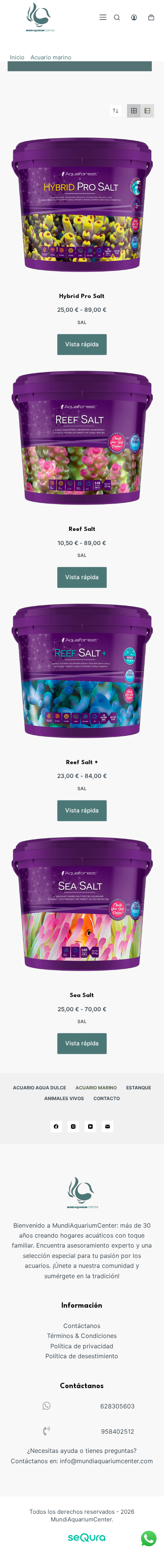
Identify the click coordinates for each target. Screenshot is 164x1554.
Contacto (106, 1098)
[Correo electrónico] (107, 1126)
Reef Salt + (82, 763)
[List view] (147, 111)
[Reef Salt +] (82, 671)
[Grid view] (134, 111)
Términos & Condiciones (82, 1335)
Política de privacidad (81, 1346)
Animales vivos (64, 1098)
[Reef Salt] (82, 439)
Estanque (138, 1088)
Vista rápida (82, 344)
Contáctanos (81, 1326)
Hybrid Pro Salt (82, 296)
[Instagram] (73, 1126)
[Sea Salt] (82, 905)
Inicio (17, 57)
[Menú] (103, 17)
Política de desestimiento (81, 1356)
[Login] (134, 17)
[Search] (117, 17)
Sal (82, 322)
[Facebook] (56, 1126)
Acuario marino (51, 57)
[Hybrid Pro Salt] (82, 205)
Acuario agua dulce (39, 1088)
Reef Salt (82, 529)
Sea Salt (82, 995)
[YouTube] (90, 1126)
